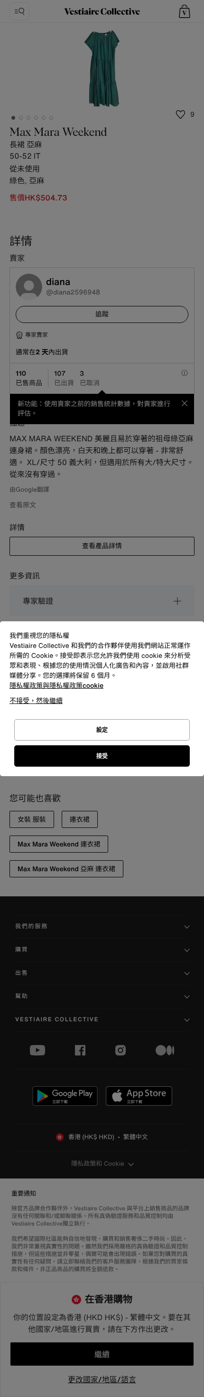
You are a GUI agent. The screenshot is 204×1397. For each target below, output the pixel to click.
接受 (102, 756)
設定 (102, 730)
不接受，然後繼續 (36, 700)
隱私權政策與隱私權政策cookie (56, 686)
